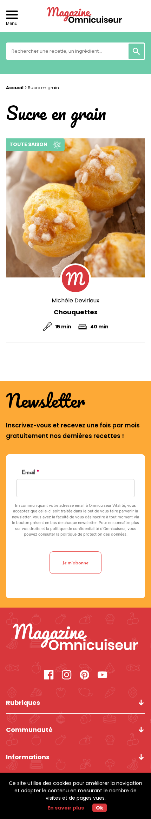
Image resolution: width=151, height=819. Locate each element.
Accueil (15, 88)
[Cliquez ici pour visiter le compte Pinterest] (84, 675)
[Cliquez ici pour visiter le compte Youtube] (102, 675)
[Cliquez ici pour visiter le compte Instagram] (66, 675)
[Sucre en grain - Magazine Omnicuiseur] (75, 637)
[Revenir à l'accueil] (75, 16)
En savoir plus (65, 807)
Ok (99, 807)
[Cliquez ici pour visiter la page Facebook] (48, 675)
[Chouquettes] (75, 207)
